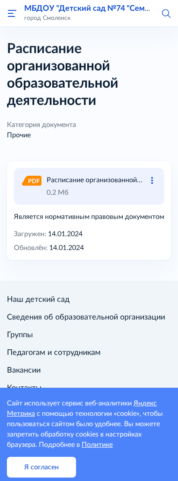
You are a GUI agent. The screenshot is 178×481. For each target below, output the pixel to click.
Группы (20, 335)
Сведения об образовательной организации (86, 317)
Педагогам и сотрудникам (54, 353)
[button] (166, 12)
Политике (97, 444)
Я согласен (41, 467)
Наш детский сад (38, 300)
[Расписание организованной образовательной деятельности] (31, 180)
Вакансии (24, 370)
